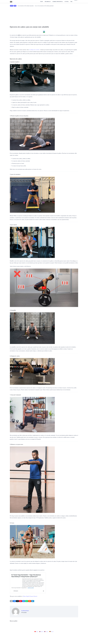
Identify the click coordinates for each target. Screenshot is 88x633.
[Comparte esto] (14, 601)
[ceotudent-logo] (11, 1)
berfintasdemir (25, 610)
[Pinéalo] (20, 601)
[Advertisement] (44, 15)
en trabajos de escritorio (34, 49)
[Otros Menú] (73, 1)
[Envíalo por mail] (11, 601)
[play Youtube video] (44, 288)
